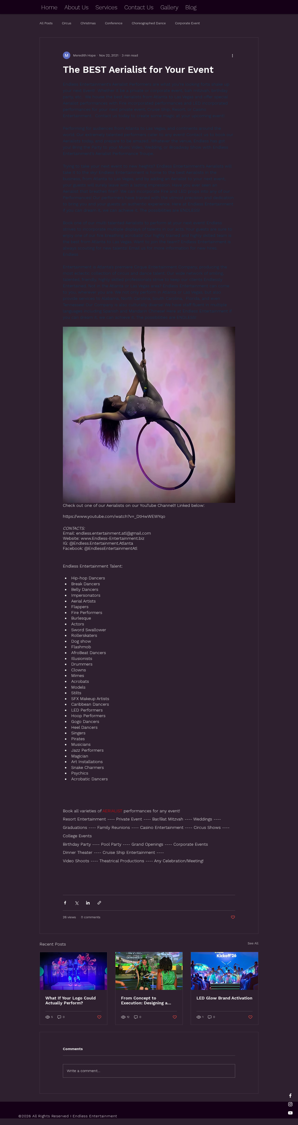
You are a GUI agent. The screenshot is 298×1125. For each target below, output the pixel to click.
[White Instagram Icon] (290, 1104)
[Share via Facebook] (65, 903)
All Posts (46, 23)
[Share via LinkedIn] (88, 903)
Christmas (88, 23)
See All (253, 943)
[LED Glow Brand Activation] (224, 971)
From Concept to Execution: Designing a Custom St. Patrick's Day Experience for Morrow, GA (149, 1000)
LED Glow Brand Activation (224, 997)
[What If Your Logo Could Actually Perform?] (73, 971)
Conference (113, 23)
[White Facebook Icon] (290, 1095)
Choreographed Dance (149, 23)
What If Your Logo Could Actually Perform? (70, 1000)
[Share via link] (99, 903)
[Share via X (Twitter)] (76, 903)
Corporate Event (187, 23)
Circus (66, 23)
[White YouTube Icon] (290, 1113)
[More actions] (232, 55)
